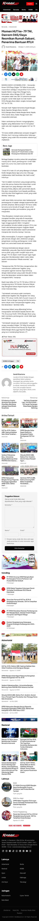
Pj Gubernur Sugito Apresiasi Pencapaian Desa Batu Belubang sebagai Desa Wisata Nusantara (9, 404)
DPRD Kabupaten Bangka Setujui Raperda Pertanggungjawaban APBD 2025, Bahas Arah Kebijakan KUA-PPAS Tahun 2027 (18, 708)
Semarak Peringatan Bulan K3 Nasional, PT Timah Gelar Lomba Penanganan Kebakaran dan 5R (22, 152)
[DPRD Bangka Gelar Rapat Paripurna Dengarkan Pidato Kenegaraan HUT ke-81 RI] (28, 427)
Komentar (8, 505)
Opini (3, 873)
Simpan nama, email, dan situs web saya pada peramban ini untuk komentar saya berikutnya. (20, 541)
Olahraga (23, 878)
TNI (18, 361)
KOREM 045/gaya (8, 361)
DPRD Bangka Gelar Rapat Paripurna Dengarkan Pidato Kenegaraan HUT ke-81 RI (18, 677)
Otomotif (23, 873)
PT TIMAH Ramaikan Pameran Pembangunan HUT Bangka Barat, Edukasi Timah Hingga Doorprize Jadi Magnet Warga (22, 612)
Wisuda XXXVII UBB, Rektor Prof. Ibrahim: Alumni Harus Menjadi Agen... (28, 458)
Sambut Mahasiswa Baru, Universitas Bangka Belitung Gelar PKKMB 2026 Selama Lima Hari (17, 686)
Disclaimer (7, 910)
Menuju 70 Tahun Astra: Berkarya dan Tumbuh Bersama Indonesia (10, 741)
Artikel (4, 878)
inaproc (30, 4)
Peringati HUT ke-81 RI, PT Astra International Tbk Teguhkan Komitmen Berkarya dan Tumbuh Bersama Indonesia (28, 744)
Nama (7, 530)
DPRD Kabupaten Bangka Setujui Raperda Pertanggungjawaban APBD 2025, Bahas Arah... (10, 481)
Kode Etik (16, 910)
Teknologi (23, 882)
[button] (21, 74)
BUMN (31, 10)
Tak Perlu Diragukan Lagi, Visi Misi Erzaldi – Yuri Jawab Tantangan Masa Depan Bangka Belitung (29, 404)
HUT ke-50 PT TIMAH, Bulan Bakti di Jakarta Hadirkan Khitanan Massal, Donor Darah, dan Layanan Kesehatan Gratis (28, 767)
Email (22, 530)
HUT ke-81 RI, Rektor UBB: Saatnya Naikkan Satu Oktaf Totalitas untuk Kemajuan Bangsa (18, 667)
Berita (24, 10)
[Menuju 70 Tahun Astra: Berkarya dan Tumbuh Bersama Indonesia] (10, 737)
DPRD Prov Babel (18, 798)
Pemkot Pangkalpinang (20, 812)
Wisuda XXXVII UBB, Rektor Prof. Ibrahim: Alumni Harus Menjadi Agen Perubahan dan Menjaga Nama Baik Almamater (19, 697)
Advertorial (6, 10)
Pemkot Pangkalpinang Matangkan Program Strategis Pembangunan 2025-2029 (21, 624)
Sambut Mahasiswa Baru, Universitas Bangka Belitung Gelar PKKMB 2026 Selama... (10, 458)
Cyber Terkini (24, 896)
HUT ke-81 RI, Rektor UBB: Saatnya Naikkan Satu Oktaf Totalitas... (9, 432)
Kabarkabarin (6, 896)
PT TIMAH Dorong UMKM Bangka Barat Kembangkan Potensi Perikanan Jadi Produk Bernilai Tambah (20, 579)
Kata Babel (5, 900)
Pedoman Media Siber (28, 910)
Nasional (4, 869)
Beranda (16, 10)
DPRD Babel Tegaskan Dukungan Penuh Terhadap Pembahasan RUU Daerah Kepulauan (20, 590)
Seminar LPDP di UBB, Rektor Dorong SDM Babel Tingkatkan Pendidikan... (28, 480)
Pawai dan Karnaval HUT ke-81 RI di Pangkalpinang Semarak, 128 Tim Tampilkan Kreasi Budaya (22, 601)
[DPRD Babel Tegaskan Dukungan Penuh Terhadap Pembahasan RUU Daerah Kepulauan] (7, 806)
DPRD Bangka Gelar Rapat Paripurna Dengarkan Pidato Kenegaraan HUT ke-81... (27, 434)
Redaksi (19, 913)
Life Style (5, 882)
